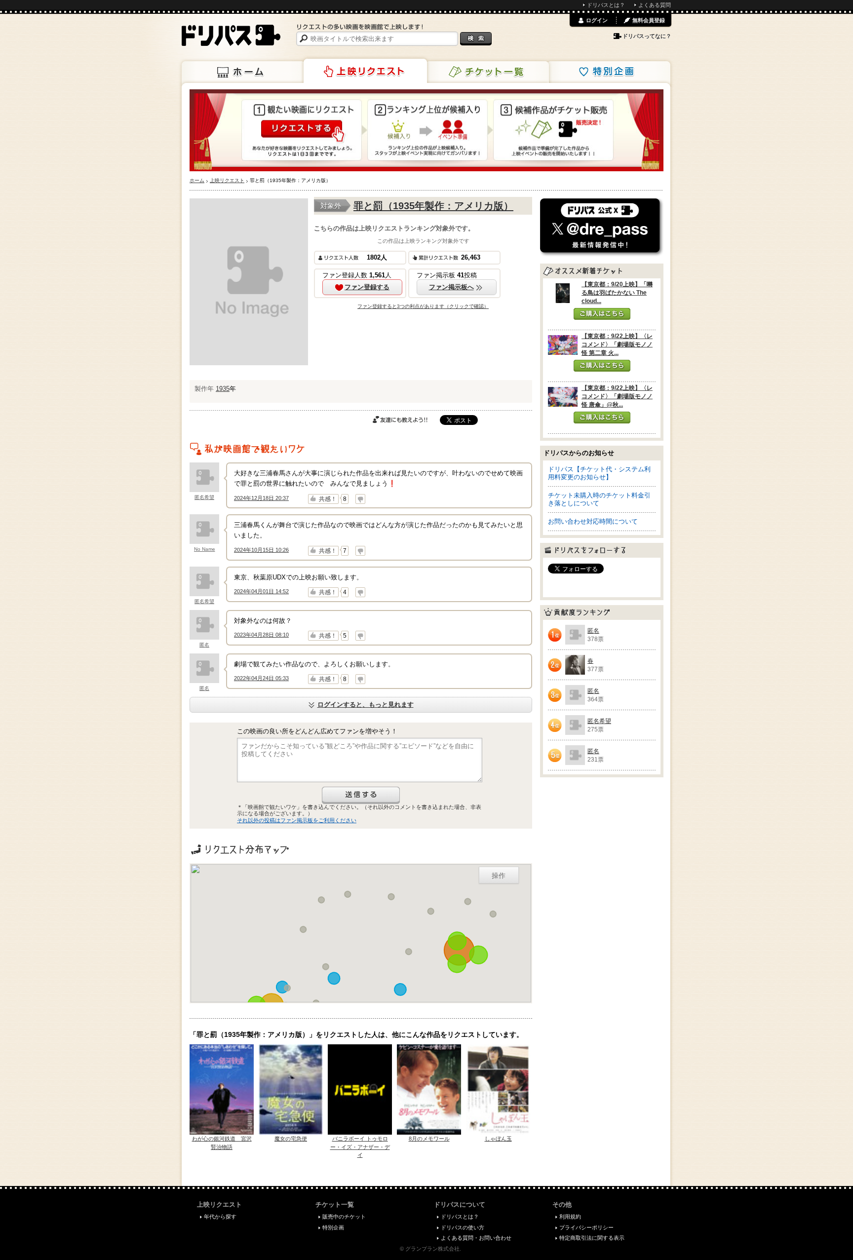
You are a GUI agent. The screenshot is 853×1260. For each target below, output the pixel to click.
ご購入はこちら (602, 314)
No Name (204, 549)
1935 (223, 388)
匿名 (204, 645)
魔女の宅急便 (290, 1139)
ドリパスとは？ (606, 5)
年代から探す (220, 1217)
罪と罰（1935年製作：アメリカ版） (433, 205)
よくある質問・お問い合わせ (476, 1238)
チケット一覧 (487, 72)
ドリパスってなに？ (646, 36)
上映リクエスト (365, 71)
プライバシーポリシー (586, 1227)
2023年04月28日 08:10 (261, 635)
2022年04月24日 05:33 (261, 678)
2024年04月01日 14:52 (261, 591)
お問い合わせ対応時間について (593, 521)
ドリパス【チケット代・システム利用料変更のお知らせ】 (599, 473)
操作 (498, 875)
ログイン (597, 20)
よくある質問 (654, 5)
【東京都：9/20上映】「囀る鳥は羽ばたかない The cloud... (617, 293)
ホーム (243, 72)
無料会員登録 (648, 20)
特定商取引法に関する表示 (591, 1238)
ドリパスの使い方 (462, 1227)
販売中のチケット (344, 1217)
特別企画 (608, 72)
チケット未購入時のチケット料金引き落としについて (599, 499)
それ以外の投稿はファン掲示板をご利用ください (296, 820)
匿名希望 (204, 497)
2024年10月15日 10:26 (261, 550)
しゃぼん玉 (498, 1139)
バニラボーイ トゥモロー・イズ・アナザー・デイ (360, 1147)
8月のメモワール (429, 1139)
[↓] (360, 499)
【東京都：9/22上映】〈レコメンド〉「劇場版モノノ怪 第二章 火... (617, 344)
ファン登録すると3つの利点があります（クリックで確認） (423, 306)
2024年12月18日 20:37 (261, 498)
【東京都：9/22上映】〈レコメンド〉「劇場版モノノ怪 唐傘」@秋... (617, 396)
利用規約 (570, 1217)
